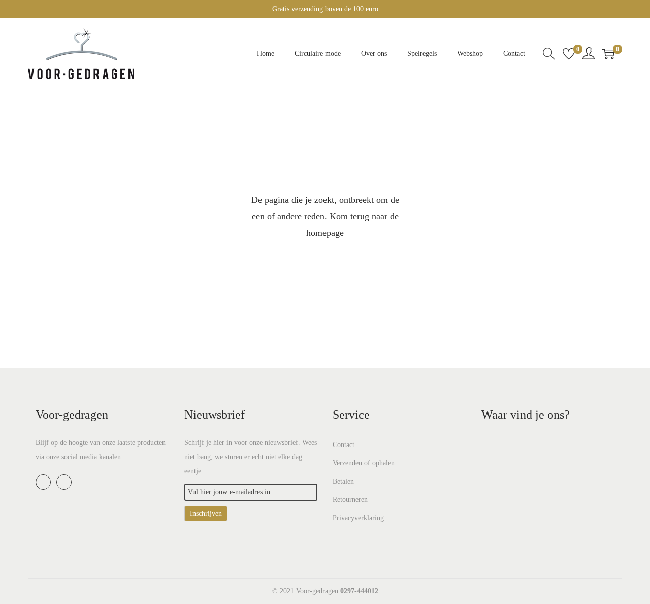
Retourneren (350, 499)
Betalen (343, 481)
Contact (343, 445)
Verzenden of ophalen (364, 463)
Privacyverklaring (358, 518)
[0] (569, 54)
